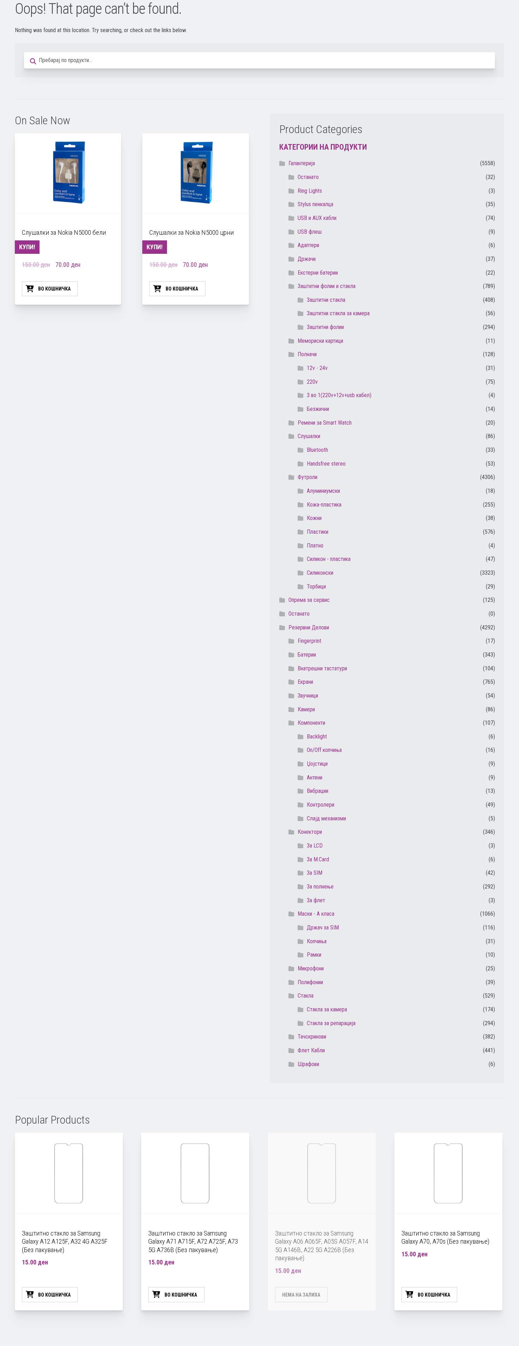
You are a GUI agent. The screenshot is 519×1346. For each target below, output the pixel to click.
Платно (315, 545)
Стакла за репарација (331, 1023)
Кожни (314, 518)
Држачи (307, 259)
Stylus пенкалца (315, 204)
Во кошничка (54, 289)
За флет (316, 900)
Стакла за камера (327, 1009)
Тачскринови (312, 1036)
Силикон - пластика (329, 559)
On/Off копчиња (324, 750)
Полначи (307, 354)
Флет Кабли (311, 1050)
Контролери (320, 804)
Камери (306, 709)
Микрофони (311, 968)
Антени (314, 777)
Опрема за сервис (309, 600)
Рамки (314, 954)
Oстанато (308, 177)
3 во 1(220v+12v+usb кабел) (339, 395)
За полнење (320, 886)
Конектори (310, 831)
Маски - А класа (316, 913)
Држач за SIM (323, 927)
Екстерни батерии (318, 272)
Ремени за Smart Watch (325, 422)
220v (312, 381)
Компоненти (311, 722)
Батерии (307, 654)
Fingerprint (309, 641)
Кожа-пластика (324, 504)
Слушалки (309, 436)
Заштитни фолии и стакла (327, 286)
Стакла (306, 995)
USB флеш (310, 231)
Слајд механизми (326, 818)
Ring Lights (310, 190)
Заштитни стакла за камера (338, 313)
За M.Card (318, 859)
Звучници (308, 695)
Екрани (305, 681)
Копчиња (317, 941)
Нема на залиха (301, 1295)
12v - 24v (317, 368)
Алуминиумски (323, 490)
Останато (299, 613)
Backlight (317, 736)
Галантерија (301, 163)
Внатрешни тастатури (322, 668)
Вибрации (317, 791)
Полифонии (310, 982)
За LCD (315, 845)
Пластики (317, 531)
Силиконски (320, 572)
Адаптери (308, 245)
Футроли (307, 477)
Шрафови (308, 1064)
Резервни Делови (308, 627)
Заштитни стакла (326, 300)
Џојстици (317, 763)
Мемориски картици (320, 340)
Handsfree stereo (326, 463)
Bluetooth (317, 450)
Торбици (316, 586)
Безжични (318, 409)
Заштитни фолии (325, 327)
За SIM (314, 872)
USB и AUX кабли (317, 218)
